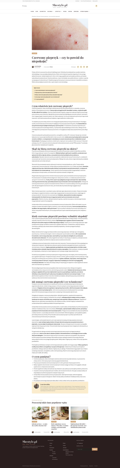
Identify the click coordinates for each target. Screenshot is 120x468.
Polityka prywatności (86, 1)
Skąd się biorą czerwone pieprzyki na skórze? (46, 92)
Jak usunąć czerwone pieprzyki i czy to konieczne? (47, 97)
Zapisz (94, 449)
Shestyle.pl (60, 5)
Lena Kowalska (45, 384)
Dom (37, 11)
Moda (64, 11)
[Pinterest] (84, 67)
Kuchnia (50, 11)
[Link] (87, 67)
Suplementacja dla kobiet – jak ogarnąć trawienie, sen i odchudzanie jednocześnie (78, 425)
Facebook (80, 443)
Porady (53, 451)
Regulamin (95, 1)
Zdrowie (76, 11)
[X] (81, 67)
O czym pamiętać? (39, 99)
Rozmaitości (55, 459)
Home (32, 11)
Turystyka (54, 457)
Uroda (70, 11)
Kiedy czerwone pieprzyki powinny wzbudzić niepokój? (48, 94)
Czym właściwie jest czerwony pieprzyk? (45, 90)
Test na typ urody (69, 454)
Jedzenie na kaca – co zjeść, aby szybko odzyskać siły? (40, 424)
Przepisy (54, 453)
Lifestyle (57, 11)
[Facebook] (96, 6)
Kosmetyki (43, 11)
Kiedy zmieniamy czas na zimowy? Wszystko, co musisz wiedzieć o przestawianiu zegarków (59, 426)
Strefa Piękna (84, 11)
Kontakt (78, 1)
